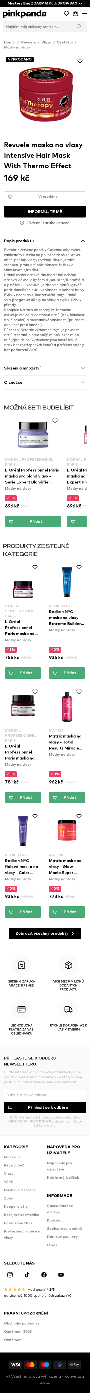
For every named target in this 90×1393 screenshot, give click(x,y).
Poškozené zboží (19, 1223)
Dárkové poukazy (62, 1237)
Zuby (8, 1198)
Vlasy (46, 42)
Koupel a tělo (16, 1206)
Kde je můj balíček (63, 1178)
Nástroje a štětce (20, 1190)
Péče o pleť (14, 1165)
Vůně (8, 1182)
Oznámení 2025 (18, 1332)
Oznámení (13, 1340)
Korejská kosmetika (21, 1215)
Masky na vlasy (17, 47)
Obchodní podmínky (22, 1323)
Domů (11, 42)
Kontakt (54, 1220)
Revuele (28, 42)
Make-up (12, 1157)
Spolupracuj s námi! (64, 1228)
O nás (52, 1245)
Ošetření (65, 42)
